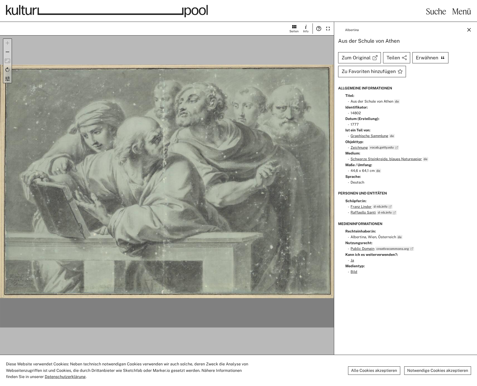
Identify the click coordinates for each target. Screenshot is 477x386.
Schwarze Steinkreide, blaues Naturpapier (386, 159)
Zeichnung (359, 147)
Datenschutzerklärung (65, 376)
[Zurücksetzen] (7, 60)
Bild (354, 272)
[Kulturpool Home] (107, 11)
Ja (352, 260)
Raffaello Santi (363, 212)
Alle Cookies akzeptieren (374, 370)
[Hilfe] (318, 28)
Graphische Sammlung (369, 136)
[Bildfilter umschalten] (7, 78)
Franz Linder (361, 206)
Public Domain (362, 248)
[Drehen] (7, 69)
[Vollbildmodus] (327, 28)
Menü (461, 11)
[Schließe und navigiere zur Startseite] (469, 30)
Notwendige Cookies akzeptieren (437, 370)
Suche (436, 11)
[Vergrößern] (7, 43)
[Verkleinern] (7, 51)
